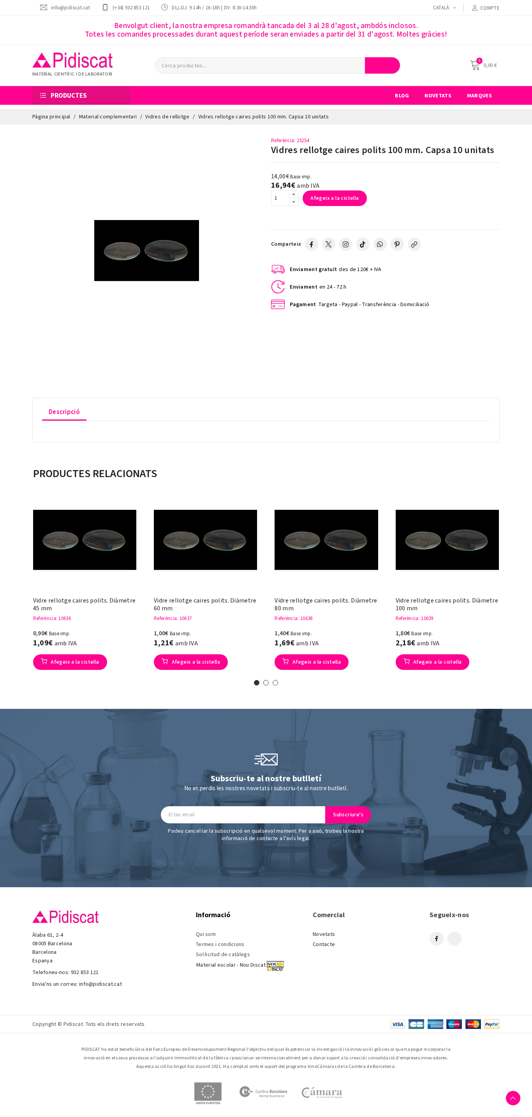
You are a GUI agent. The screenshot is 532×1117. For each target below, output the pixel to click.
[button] (21, 588)
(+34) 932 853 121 (131, 7)
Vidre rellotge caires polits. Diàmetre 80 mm (326, 604)
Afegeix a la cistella (334, 198)
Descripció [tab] (64, 412)
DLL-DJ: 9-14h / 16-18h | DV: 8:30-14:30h (214, 7)
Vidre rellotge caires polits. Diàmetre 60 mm (205, 604)
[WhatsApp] (380, 244)
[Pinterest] (397, 244)
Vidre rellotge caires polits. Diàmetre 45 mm (84, 604)
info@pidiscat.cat (70, 7)
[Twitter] (328, 244)
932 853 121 (85, 972)
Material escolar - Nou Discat (231, 965)
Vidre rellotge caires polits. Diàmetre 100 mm (447, 604)
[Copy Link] (414, 244)
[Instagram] (345, 244)
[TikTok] (363, 244)
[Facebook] (311, 244)
